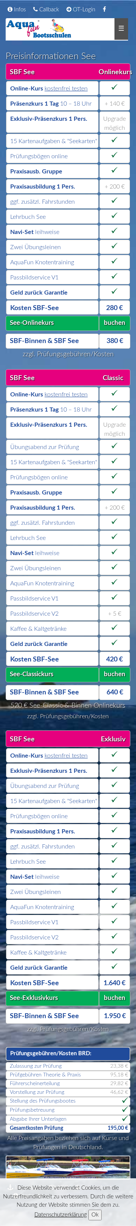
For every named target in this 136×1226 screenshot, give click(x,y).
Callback (48, 9)
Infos (19, 9)
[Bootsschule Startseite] (39, 28)
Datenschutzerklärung (60, 1215)
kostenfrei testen (66, 89)
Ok (95, 1215)
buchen (114, 323)
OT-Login (83, 9)
